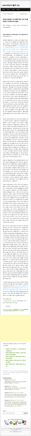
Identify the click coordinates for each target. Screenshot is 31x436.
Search (4, 410)
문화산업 (10, 310)
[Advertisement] (15, 328)
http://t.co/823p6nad (15, 382)
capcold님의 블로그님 (11, 5)
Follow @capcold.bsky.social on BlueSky (15, 431)
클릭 (10, 299)
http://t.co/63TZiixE (17, 397)
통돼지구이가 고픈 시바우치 (17, 392)
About (3, 9)
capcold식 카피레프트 (19, 428)
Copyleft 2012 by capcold (10, 300)
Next (26, 14)
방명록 (18, 9)
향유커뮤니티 (16, 310)
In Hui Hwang (14, 386)
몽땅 (13, 9)
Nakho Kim (13, 380)
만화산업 (6, 310)
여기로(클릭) (14, 25)
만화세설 (16, 309)
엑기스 (8, 9)
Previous (21, 14)
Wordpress (10, 428)
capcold (22, 310)
